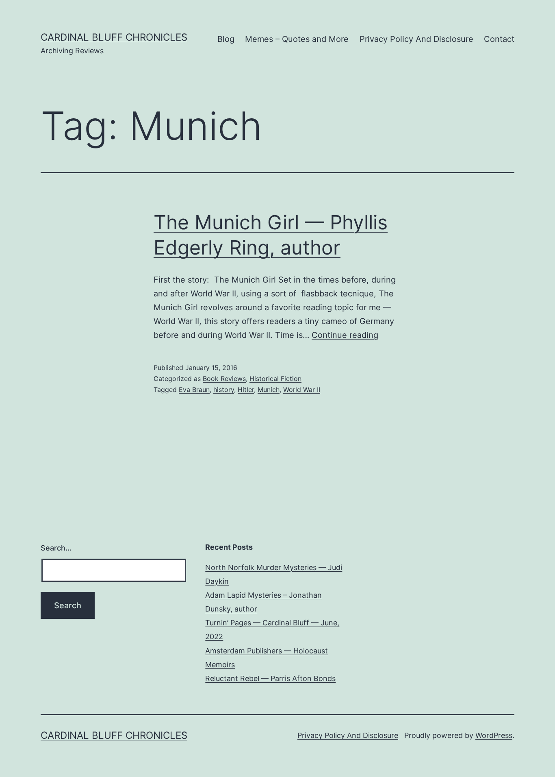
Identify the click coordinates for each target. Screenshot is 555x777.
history (223, 389)
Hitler (246, 389)
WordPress (493, 735)
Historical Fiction (275, 378)
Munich (269, 389)
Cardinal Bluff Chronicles (114, 37)
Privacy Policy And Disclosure (416, 39)
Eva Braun (194, 389)
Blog (225, 39)
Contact (499, 39)
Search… (56, 548)
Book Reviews (224, 378)
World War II (301, 389)
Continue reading (345, 335)
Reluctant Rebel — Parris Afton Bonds (270, 678)
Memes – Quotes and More (297, 39)
